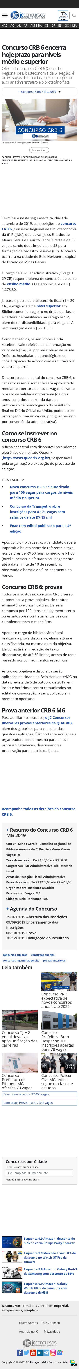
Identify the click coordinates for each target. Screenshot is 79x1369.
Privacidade (52, 1332)
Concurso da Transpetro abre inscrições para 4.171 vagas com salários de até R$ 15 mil (37, 512)
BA (40, 25)
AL (19, 25)
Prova (21, 932)
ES (60, 25)
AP (25, 25)
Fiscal (37, 877)
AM (32, 25)
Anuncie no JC (28, 1332)
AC (12, 25)
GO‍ (67, 25)
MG (38, 893)
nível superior (49, 306)
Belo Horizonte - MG (33, 899)
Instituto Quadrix (41, 888)
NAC (4, 25)
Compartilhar (39, 149)
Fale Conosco (51, 1323)
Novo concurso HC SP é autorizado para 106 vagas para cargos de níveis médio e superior (41, 492)
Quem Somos (28, 1323)
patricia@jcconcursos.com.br (40, 157)
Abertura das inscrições (36, 916)
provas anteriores (54, 960)
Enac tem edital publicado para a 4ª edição (40, 528)
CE (46, 25)
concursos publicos (15, 955)
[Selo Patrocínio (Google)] (63, 15)
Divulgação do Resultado (37, 937)
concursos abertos (43, 955)
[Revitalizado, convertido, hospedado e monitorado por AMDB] (73, 1363)
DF (53, 25)
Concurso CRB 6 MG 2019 (37, 92)
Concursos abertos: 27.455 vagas (26, 1094)
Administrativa (54, 877)
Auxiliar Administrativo (35, 866)
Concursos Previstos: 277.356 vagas (28, 1103)
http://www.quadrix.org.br (26, 457)
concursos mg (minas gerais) (21, 960)
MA (74, 25)
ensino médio (18, 284)
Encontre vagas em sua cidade (22, 1167)
